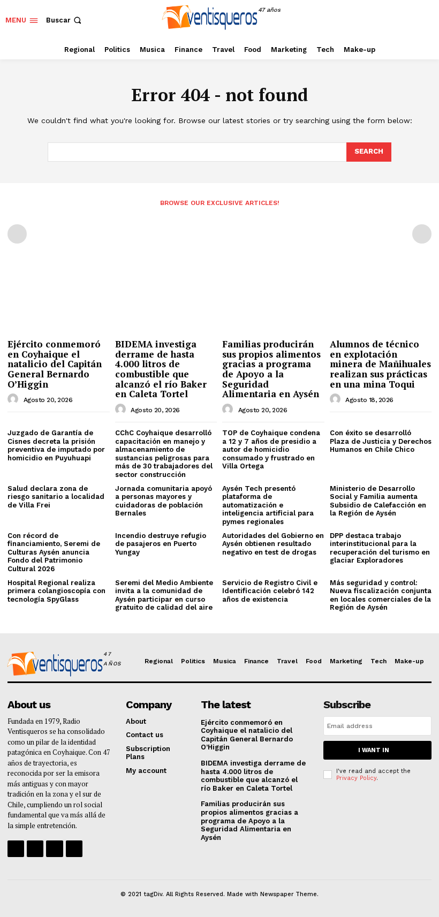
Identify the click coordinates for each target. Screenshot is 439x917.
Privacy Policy (356, 778)
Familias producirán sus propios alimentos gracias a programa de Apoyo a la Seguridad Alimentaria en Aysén (271, 369)
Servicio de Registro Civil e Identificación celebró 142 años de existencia (269, 591)
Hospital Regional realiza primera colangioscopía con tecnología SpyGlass (56, 591)
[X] (424, 20)
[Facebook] (376, 20)
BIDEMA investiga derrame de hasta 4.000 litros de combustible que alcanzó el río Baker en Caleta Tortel (161, 369)
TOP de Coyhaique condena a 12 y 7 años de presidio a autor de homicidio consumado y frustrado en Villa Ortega (271, 449)
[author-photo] (14, 399)
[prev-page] (17, 234)
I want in (373, 750)
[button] (65, 20)
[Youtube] (74, 848)
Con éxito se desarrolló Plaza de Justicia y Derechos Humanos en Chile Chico (381, 441)
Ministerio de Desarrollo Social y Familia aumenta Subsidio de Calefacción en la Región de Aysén (378, 501)
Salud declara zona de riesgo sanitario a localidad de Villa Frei (55, 496)
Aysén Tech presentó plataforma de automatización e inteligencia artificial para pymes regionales (268, 505)
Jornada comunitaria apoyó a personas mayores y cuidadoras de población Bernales (163, 501)
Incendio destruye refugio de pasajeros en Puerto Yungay (160, 544)
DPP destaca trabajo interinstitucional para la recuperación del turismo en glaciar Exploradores (380, 548)
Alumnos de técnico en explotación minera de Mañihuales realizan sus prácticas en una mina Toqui (380, 364)
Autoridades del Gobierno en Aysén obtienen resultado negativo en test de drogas (273, 544)
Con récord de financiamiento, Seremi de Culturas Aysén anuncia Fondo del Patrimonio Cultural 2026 (53, 552)
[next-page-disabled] (422, 234)
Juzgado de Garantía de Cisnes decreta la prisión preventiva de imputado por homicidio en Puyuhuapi (56, 445)
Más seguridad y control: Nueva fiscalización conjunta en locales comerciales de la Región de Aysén (381, 595)
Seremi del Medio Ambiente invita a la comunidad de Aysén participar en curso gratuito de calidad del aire (164, 595)
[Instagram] (400, 20)
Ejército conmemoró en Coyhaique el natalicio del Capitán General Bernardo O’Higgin (54, 364)
